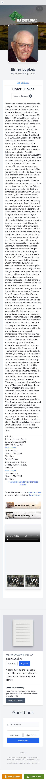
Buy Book (24, 663)
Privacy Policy (16, 760)
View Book (12, 663)
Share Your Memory (15, 700)
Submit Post (23, 740)
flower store (34, 495)
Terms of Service (29, 760)
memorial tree (34, 492)
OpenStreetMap (25, 763)
